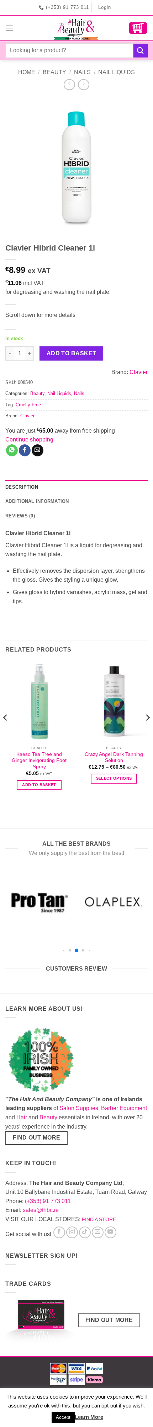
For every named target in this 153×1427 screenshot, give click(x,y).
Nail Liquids (116, 72)
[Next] (147, 731)
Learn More (89, 1417)
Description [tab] (21, 487)
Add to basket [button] (39, 785)
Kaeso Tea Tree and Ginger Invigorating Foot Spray (39, 760)
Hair (21, 1117)
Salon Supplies (78, 1108)
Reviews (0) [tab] (20, 515)
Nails (82, 72)
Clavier (139, 372)
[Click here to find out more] (40, 1323)
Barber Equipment (124, 1108)
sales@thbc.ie (41, 1210)
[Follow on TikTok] (85, 1232)
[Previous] (5, 731)
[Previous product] (83, 84)
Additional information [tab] (37, 501)
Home (26, 72)
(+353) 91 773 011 (48, 1201)
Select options (114, 778)
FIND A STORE (99, 1219)
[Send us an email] (98, 1232)
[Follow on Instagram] (72, 1232)
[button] (9, 28)
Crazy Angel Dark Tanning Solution (114, 757)
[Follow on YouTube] (110, 1232)
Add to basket (71, 353)
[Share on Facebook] (25, 450)
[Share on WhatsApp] (12, 450)
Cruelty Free (28, 404)
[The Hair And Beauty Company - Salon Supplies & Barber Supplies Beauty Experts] (76, 28)
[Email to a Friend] (37, 450)
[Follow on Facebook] (59, 1232)
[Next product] (69, 84)
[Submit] (140, 50)
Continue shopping (29, 440)
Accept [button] (63, 1417)
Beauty (54, 72)
